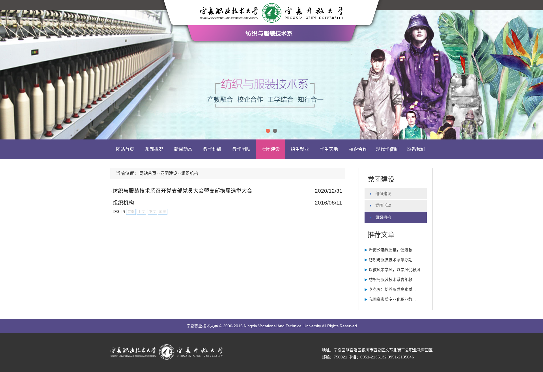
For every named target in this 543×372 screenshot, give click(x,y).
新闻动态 (183, 149)
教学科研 (212, 149)
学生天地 (329, 149)
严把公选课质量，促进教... (392, 250)
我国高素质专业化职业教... (392, 299)
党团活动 (383, 205)
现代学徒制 (387, 149)
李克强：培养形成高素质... (392, 289)
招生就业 (300, 149)
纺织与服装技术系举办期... (392, 260)
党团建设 (271, 149)
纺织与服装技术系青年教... (392, 280)
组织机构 (123, 203)
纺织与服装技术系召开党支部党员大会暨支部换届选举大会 (182, 191)
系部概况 (154, 149)
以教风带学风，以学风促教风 (394, 270)
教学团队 (241, 149)
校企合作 (358, 149)
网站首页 (125, 149)
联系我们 (416, 149)
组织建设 (383, 194)
